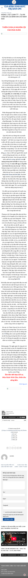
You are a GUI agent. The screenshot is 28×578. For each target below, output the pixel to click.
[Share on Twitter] (12, 448)
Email (4, 498)
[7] (12, 439)
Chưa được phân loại (6, 12)
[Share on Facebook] (10, 448)
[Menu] (2, 7)
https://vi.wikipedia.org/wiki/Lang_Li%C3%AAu (15, 430)
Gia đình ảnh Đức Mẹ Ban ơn (14, 7)
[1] (8, 428)
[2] (22, 187)
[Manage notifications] (24, 575)
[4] (12, 434)
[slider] (23, 417)
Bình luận (5, 479)
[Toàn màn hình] (25, 544)
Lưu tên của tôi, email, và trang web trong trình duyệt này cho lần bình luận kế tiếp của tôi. (13, 514)
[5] (8, 311)
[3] (11, 432)
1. (8, 420)
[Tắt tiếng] (20, 417)
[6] (23, 323)
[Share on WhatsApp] (7, 448)
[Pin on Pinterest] (18, 448)
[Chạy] (3, 417)
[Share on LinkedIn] (20, 448)
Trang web (5, 505)
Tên (4, 492)
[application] (14, 417)
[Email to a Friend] (15, 448)
